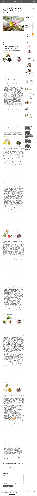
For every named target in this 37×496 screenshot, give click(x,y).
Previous (19, 457)
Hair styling (29, 36)
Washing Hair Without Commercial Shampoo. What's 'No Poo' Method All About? (29, 54)
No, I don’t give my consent (18, 494)
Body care (29, 25)
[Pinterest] (4, 458)
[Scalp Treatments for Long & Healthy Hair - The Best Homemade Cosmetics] (29, 58)
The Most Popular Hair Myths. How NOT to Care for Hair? (29, 67)
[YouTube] (7, 458)
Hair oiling (29, 29)
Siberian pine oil (13, 418)
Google (9, 492)
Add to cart (31, 84)
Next (22, 457)
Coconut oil (7, 161)
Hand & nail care (29, 27)
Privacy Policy (4, 488)
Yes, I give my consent (11, 494)
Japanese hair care (28, 129)
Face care (29, 23)
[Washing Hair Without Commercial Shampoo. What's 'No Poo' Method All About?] (29, 51)
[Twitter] (5, 458)
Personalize (25, 494)
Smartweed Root (27, 139)
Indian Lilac (26, 147)
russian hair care (27, 132)
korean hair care (27, 131)
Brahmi (26, 144)
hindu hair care (27, 134)
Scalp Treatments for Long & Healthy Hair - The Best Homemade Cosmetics (29, 61)
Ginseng (26, 137)
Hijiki (31, 134)
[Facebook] (3, 458)
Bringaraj (29, 144)
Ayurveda (26, 149)
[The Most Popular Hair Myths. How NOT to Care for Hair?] (29, 64)
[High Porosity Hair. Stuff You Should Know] (29, 70)
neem (30, 147)
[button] (34, 1)
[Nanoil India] (19, 1)
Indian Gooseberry (28, 142)
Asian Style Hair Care (28, 126)
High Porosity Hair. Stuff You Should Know (29, 73)
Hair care (29, 34)
